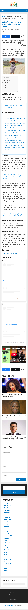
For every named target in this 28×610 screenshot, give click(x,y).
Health (6, 531)
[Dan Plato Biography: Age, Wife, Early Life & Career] (14, 407)
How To (6, 538)
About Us (11, 592)
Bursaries (7, 510)
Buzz (5, 515)
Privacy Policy (13, 599)
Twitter (6, 88)
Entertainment (8, 522)
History (6, 533)
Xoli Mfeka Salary (9, 86)
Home (4, 17)
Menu (2, 10)
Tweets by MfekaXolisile (9, 253)
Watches (6, 573)
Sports (6, 566)
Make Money (8, 550)
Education (7, 517)
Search (14, 492)
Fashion (6, 524)
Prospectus (7, 559)
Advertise (11, 597)
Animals (6, 503)
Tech (5, 568)
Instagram (7, 90)
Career (6, 82)
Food (5, 529)
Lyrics (6, 547)
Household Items (9, 536)
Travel (6, 570)
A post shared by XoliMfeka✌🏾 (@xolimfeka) (14, 299)
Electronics (7, 519)
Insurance (7, 540)
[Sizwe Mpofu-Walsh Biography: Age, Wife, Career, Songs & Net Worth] (14, 427)
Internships (7, 543)
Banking (6, 508)
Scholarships (8, 563)
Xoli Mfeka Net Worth (10, 84)
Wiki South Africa (9, 605)
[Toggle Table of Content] (14, 78)
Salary (6, 561)
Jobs (5, 545)
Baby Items (7, 505)
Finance (6, 526)
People (11, 29)
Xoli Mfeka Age (8, 80)
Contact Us (12, 595)
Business (7, 512)
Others (6, 552)
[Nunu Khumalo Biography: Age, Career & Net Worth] (14, 385)
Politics (6, 556)
